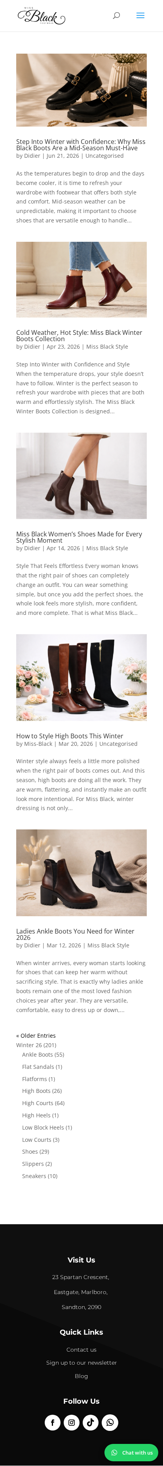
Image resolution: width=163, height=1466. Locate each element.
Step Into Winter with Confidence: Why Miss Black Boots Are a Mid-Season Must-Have (81, 144)
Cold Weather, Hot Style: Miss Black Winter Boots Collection (79, 335)
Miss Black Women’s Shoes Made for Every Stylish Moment (79, 537)
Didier (32, 155)
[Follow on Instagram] (72, 1423)
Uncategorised (104, 155)
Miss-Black (38, 743)
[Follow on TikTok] (91, 1423)
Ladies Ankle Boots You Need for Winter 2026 (75, 934)
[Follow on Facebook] (53, 1423)
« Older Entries (36, 1035)
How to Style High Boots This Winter (69, 736)
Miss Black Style (107, 346)
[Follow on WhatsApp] (110, 1422)
